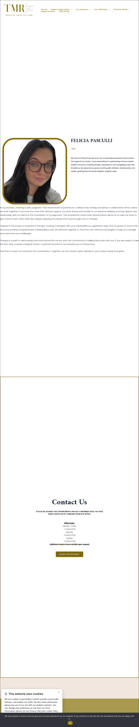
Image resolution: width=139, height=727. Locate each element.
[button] (71, 9)
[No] (135, 719)
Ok (70, 723)
